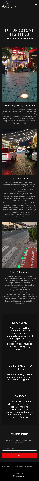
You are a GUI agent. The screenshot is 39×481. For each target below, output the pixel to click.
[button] (36, 4)
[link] (9, 4)
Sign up (19, 455)
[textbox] (19, 448)
